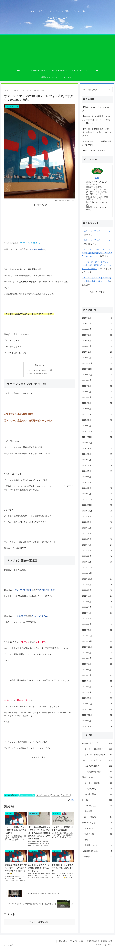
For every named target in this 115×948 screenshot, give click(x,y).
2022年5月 (97, 607)
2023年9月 (97, 516)
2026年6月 (97, 329)
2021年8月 (97, 658)
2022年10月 (97, 579)
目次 (36, 365)
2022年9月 (97, 585)
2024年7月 (97, 460)
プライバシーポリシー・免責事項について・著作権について (91, 941)
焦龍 (97, 178)
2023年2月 (97, 556)
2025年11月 (97, 369)
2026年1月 (97, 358)
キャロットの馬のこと (98, 749)
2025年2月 (97, 420)
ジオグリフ (66, 795)
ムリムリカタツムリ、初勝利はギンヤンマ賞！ (96, 143)
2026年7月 (97, 324)
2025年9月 (97, 380)
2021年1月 (97, 698)
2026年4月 (97, 341)
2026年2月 (97, 352)
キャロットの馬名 (98, 783)
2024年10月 (97, 443)
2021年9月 (97, 653)
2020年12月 (97, 704)
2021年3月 (97, 687)
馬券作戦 (98, 811)
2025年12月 (97, 363)
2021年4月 (97, 681)
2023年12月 (97, 499)
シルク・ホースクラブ (27, 795)
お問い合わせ (62, 941)
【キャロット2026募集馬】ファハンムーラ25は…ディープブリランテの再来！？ (96, 119)
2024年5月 (97, 471)
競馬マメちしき (97, 823)
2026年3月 (97, 346)
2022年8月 (97, 590)
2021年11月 (97, 641)
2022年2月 (97, 624)
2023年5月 (97, 539)
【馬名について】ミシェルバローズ (96, 109)
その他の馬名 (98, 794)
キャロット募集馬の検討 (98, 755)
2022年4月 (97, 613)
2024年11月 (97, 437)
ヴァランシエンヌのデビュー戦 (40, 370)
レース (97, 800)
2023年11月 (97, 505)
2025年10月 (97, 375)
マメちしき (98, 828)
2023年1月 (97, 562)
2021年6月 (97, 670)
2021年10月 (97, 647)
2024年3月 (97, 482)
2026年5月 (97, 335)
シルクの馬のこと (11, 795)
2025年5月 (97, 403)
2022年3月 (97, 619)
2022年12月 (97, 568)
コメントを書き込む (39, 922)
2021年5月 (97, 675)
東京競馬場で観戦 (97, 851)
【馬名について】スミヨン (93, 150)
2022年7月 (97, 596)
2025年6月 (97, 397)
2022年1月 (97, 630)
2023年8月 (97, 522)
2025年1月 (97, 426)
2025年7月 (97, 392)
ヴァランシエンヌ (44, 795)
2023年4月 (97, 545)
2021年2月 (97, 692)
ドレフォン (56, 795)
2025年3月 (97, 414)
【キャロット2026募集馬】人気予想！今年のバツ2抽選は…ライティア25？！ (97, 132)
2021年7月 (97, 664)
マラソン (97, 857)
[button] (110, 89)
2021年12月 (97, 636)
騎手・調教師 (98, 817)
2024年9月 (97, 448)
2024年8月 (97, 454)
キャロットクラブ (97, 743)
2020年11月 (97, 709)
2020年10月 (97, 715)
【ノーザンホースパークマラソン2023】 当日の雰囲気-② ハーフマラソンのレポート (97, 252)
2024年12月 (97, 431)
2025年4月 (97, 409)
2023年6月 (97, 533)
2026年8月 (97, 318)
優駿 (98, 840)
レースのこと (98, 806)
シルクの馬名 (98, 789)
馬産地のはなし (98, 845)
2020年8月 (97, 726)
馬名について (97, 777)
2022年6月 (97, 602)
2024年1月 (97, 494)
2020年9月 (97, 721)
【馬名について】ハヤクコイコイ (96, 231)
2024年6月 (97, 465)
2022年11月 (97, 573)
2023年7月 (97, 528)
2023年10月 (97, 511)
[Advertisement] (57, 50)
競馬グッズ (98, 834)
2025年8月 (97, 386)
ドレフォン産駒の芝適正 (37, 374)
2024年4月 (97, 477)
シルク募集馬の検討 (98, 772)
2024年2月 (97, 488)
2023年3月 (97, 550)
